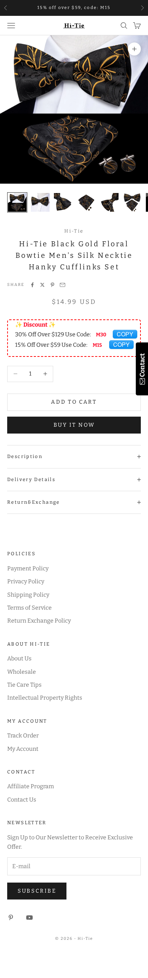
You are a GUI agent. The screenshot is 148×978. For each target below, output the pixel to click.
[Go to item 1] (17, 202)
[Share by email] (62, 285)
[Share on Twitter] (42, 285)
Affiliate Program (30, 786)
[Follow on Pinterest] (10, 917)
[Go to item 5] (109, 202)
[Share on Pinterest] (52, 285)
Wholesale (21, 671)
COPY (125, 334)
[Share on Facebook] (32, 285)
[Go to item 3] (63, 202)
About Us (19, 658)
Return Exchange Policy (39, 620)
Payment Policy (27, 568)
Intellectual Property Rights (44, 697)
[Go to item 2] (40, 202)
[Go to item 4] (86, 202)
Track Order (23, 735)
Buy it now (74, 425)
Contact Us (21, 799)
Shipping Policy (28, 594)
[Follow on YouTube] (29, 917)
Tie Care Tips (24, 684)
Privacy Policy (25, 581)
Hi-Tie (73, 231)
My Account (22, 748)
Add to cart (74, 402)
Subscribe (37, 891)
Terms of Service (29, 607)
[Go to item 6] (132, 202)
